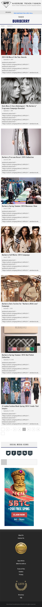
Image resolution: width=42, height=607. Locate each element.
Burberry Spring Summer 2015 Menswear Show (19, 206)
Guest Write (21, 561)
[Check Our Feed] (24, 455)
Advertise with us (21, 564)
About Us (21, 535)
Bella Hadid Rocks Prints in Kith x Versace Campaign (26, 12)
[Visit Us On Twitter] (8, 455)
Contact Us (21, 538)
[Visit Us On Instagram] (30, 455)
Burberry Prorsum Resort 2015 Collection (18, 157)
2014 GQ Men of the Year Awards (14, 57)
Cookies (21, 572)
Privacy (21, 574)
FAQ (21, 598)
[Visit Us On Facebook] (13, 455)
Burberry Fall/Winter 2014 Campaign (16, 255)
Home (2, 26)
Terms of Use (21, 569)
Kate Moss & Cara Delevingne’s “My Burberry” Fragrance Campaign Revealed (19, 107)
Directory (21, 595)
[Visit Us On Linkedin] (19, 455)
